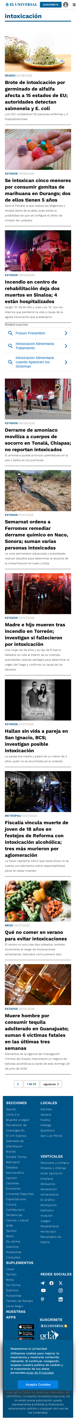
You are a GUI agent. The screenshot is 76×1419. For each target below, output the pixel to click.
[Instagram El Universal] (61, 1291)
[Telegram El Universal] (43, 1283)
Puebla (45, 1119)
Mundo (10, 75)
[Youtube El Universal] (43, 1291)
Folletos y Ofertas (53, 1168)
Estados (11, 173)
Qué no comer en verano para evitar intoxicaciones (36, 935)
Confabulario (15, 1209)
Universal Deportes (20, 1193)
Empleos (47, 1178)
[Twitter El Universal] (61, 1283)
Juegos (45, 1221)
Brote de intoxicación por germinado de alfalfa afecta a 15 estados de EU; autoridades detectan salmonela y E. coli (36, 95)
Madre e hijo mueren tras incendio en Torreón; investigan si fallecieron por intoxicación (35, 634)
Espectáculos (16, 1199)
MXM (9, 1225)
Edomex (46, 1109)
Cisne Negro (14, 1306)
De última (13, 1241)
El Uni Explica (16, 1135)
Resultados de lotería (51, 1239)
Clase (10, 1269)
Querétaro (48, 1130)
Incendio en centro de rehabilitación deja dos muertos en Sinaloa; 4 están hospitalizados (32, 291)
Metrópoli (13, 815)
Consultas (13, 1257)
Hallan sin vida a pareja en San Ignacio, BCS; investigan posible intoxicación (36, 740)
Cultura (11, 1204)
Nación (11, 1109)
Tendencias (14, 1215)
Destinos (12, 1246)
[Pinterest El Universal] (43, 1299)
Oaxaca (46, 1114)
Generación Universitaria (50, 1192)
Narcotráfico (15, 1172)
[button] (51, 5)
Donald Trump (16, 1156)
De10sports (49, 1205)
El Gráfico (48, 1199)
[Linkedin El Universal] (61, 1299)
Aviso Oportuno (52, 1173)
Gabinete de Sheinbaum (15, 1143)
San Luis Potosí (52, 1135)
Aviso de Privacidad (40, 1372)
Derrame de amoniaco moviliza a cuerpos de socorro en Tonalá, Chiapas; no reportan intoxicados (38, 439)
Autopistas (13, 1252)
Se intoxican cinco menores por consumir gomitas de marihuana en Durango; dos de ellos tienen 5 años (38, 190)
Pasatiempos (50, 1226)
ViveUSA (47, 1215)
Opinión (11, 1178)
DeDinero (47, 1210)
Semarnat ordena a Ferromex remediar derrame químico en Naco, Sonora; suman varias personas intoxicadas (36, 535)
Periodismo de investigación (16, 1127)
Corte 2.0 (12, 1114)
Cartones (12, 1183)
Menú (9, 925)
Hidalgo (46, 1125)
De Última (13, 1285)
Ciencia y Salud (17, 1220)
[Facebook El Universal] (51, 1283)
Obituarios (48, 1183)
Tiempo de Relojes (19, 1300)
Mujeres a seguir (18, 1119)
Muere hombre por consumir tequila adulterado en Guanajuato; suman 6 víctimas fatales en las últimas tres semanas (37, 1032)
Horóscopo (48, 1231)
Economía (13, 1188)
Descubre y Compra (55, 1162)
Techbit (11, 1230)
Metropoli (13, 1162)
